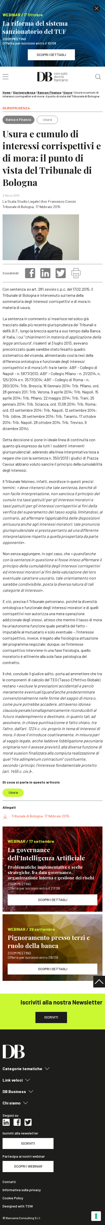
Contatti (9, 1182)
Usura (67, 92)
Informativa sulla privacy (22, 1190)
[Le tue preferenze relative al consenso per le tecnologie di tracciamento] (96, 1216)
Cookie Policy (13, 1198)
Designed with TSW (18, 1206)
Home (7, 92)
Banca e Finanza (49, 92)
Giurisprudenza (24, 92)
